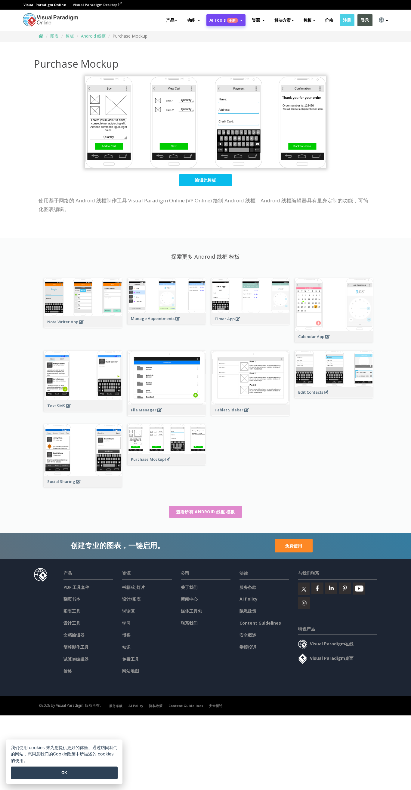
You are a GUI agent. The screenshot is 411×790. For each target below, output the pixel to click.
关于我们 (189, 587)
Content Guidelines (260, 623)
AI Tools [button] (222, 20)
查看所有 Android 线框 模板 (205, 512)
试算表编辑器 (76, 659)
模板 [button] (308, 20)
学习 (126, 623)
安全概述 (247, 635)
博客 (126, 635)
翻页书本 (71, 599)
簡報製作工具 (76, 647)
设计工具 (71, 623)
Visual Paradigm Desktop (95, 4)
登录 (365, 20)
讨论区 (128, 611)
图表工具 (71, 611)
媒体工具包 (191, 611)
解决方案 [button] (282, 20)
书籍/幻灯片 (133, 587)
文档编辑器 (74, 635)
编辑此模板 (205, 180)
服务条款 (247, 587)
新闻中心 (189, 599)
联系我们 (189, 623)
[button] (193, 20)
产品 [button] (170, 20)
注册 (347, 20)
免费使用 (293, 546)
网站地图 (130, 671)
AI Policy (248, 599)
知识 (126, 647)
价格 (329, 20)
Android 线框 (93, 36)
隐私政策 (247, 611)
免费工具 (130, 659)
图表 (54, 36)
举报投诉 (247, 647)
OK (64, 772)
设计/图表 (131, 599)
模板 (70, 36)
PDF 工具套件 (76, 587)
